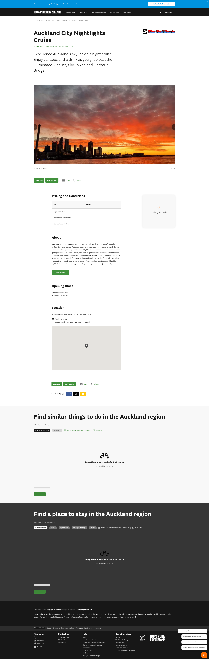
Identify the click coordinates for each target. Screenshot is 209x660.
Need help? (62, 642)
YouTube (40, 647)
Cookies (85, 653)
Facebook (40, 644)
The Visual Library (121, 640)
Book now (39, 180)
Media (117, 637)
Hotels (53, 528)
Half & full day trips (42, 430)
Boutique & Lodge (79, 528)
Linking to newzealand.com (92, 645)
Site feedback (62, 640)
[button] (70, 13)
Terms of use (87, 648)
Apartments (64, 528)
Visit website (52, 180)
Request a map (63, 637)
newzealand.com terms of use (123, 617)
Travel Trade (119, 642)
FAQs (84, 637)
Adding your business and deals (94, 642)
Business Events (121, 645)
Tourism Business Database (125, 650)
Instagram (40, 641)
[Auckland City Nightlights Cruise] (159, 31)
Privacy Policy (87, 650)
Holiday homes (40, 528)
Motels (92, 528)
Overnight (57, 430)
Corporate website (121, 648)
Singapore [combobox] (169, 12)
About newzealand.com (91, 640)
